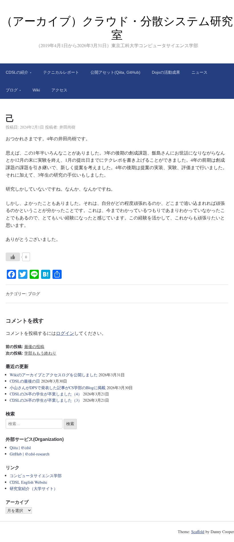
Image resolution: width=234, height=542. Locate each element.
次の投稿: (31, 353)
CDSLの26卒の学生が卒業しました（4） (46, 394)
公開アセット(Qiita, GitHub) (115, 72)
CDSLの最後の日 (25, 381)
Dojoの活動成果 (166, 72)
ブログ (12, 90)
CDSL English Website (28, 482)
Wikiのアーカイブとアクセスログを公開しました (54, 374)
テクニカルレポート (61, 72)
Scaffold (197, 531)
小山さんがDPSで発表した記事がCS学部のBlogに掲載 (58, 387)
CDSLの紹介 (17, 72)
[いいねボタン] (13, 257)
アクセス (59, 90)
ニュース (199, 72)
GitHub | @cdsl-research (29, 454)
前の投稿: (25, 346)
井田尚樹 (67, 127)
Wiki (36, 90)
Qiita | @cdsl (20, 447)
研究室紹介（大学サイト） (34, 488)
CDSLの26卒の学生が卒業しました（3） (46, 400)
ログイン (65, 333)
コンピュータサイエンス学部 (36, 475)
